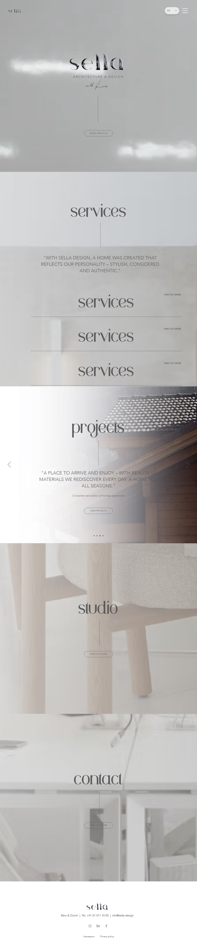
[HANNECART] (94, 535)
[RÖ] (102, 535)
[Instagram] (90, 926)
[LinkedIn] (98, 926)
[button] (185, 10)
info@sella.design (123, 915)
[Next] (187, 465)
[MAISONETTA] (99, 535)
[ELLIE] (96, 535)
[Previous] (9, 465)
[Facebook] (106, 926)
